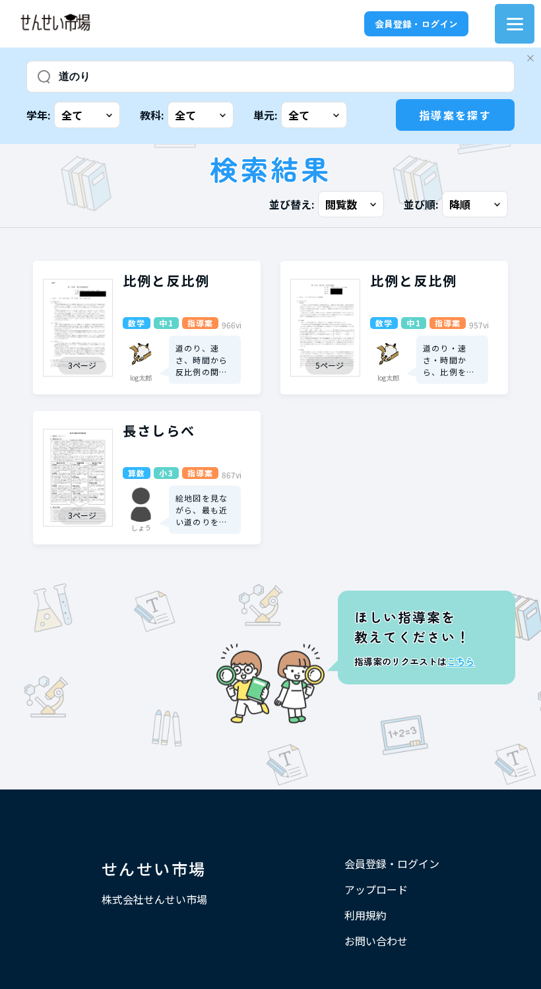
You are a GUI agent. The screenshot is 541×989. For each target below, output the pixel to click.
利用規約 (365, 915)
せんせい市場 (154, 868)
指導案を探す (455, 115)
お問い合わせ (376, 941)
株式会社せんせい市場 (154, 899)
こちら (460, 661)
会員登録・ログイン (416, 23)
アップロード (376, 889)
